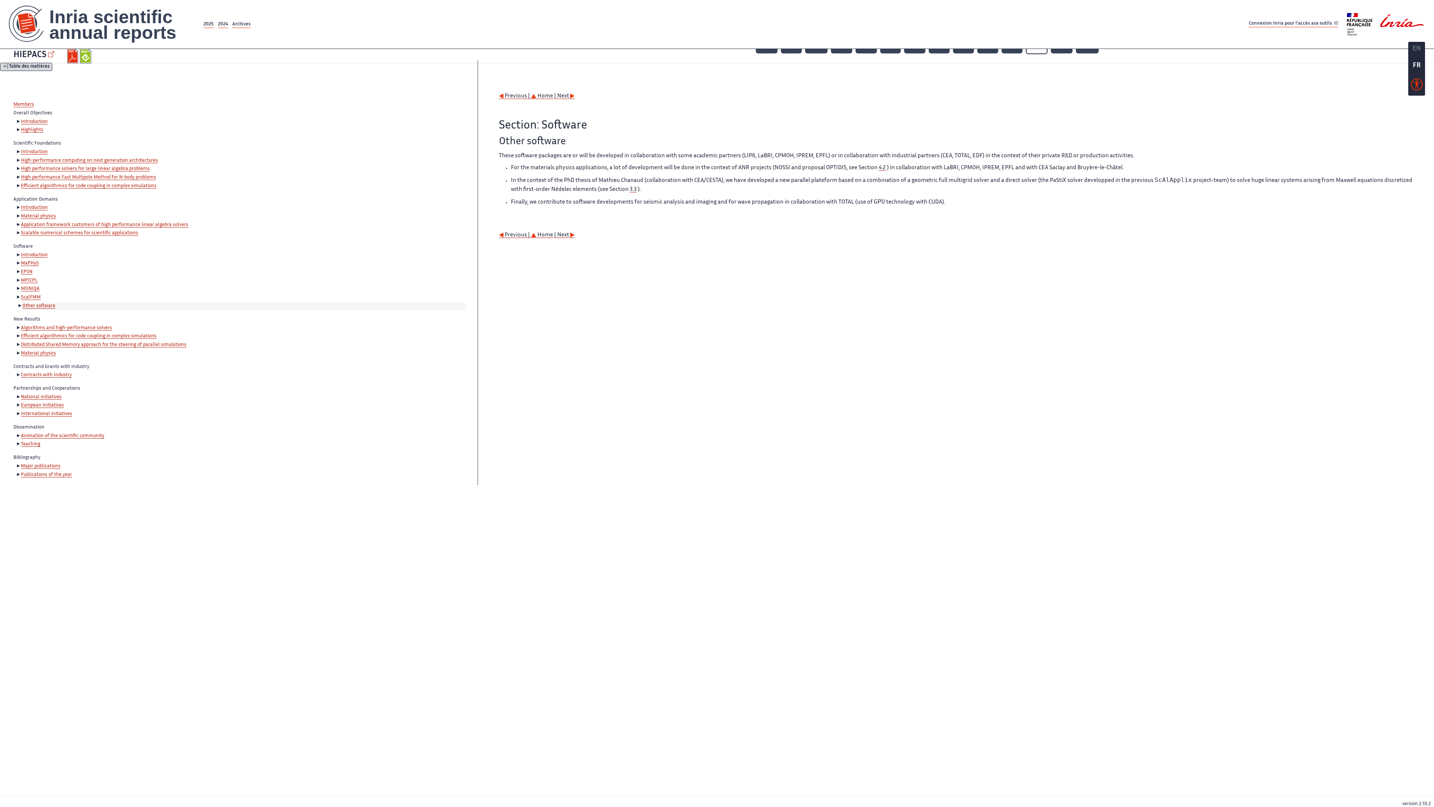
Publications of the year (46, 475)
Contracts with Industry (46, 375)
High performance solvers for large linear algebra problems (85, 169)
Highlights (32, 130)
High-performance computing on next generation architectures (89, 160)
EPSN (26, 272)
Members (23, 104)
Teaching (30, 444)
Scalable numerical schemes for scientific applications (79, 233)
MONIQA (30, 289)
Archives (241, 24)
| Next (562, 96)
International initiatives (46, 414)
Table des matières (29, 67)
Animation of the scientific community (62, 436)
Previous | (517, 96)
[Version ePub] (86, 56)
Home (544, 96)
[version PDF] (73, 56)
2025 (209, 24)
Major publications (40, 466)
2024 (223, 24)
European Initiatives (42, 405)
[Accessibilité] (1417, 86)
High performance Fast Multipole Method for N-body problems (88, 177)
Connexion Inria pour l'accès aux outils (1291, 24)
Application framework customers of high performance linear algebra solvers (104, 225)
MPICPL (29, 280)
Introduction (34, 122)
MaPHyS (30, 263)
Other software (38, 306)
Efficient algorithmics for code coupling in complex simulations (88, 186)
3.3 (633, 189)
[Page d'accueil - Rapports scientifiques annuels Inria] (101, 24)
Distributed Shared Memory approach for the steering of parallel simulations (103, 345)
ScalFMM (31, 297)
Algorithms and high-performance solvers (66, 328)
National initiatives (41, 397)
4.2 (882, 168)
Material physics (38, 216)
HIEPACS (29, 55)
